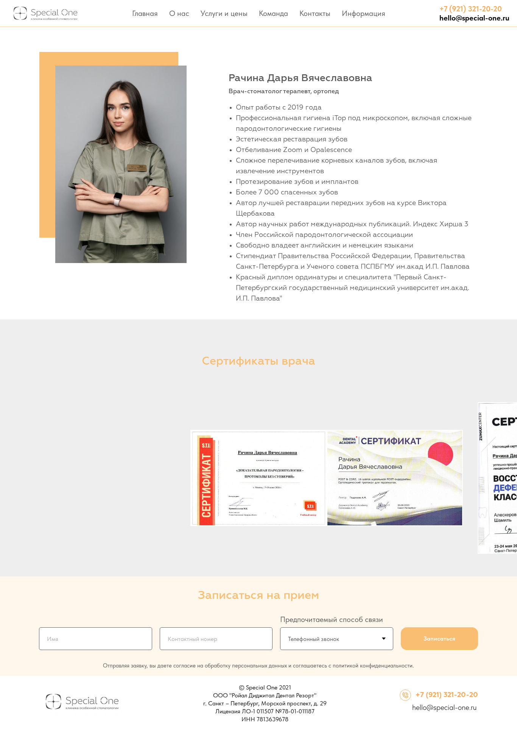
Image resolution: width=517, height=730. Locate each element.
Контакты (314, 13)
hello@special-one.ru (444, 707)
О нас (179, 13)
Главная (145, 13)
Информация (363, 13)
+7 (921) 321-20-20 (447, 695)
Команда (273, 13)
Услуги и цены (224, 13)
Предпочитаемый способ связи (331, 619)
